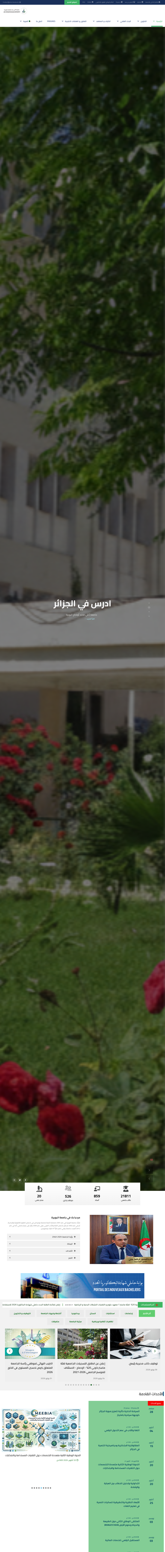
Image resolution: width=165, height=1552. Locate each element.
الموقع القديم (72, 2)
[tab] (149, 603)
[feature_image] (41, 1441)
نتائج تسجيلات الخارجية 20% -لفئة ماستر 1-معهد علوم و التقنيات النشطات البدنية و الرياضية (100, 1304)
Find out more (139, 1420)
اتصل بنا (39, 21)
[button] (149, 1170)
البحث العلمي (125, 21)
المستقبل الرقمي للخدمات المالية (122, 1540)
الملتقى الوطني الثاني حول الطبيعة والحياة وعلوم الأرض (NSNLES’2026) (44, 1476)
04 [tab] (151, 1160)
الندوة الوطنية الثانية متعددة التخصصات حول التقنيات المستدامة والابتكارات (119, 1466)
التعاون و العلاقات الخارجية (75, 21)
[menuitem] (24, 23)
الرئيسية (159, 21)
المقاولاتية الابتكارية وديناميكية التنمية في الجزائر (119, 1447)
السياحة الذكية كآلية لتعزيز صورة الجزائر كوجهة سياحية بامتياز (119, 1413)
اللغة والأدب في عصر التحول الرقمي (122, 1430)
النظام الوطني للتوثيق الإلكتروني (105, 2)
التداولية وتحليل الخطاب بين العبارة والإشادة (122, 1485)
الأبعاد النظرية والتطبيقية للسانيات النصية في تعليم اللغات (118, 1504)
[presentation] (10, 1351)
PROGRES (51, 21)
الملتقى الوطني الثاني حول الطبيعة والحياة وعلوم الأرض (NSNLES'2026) (121, 1523)
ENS (83, 2)
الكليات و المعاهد (103, 21)
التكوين (144, 21)
